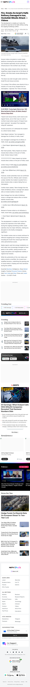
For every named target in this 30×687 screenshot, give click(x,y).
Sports (4, 604)
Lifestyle (17, 604)
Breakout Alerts (6, 582)
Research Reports (19, 597)
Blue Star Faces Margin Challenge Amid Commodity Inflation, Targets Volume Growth (12, 485)
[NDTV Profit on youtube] (19, 652)
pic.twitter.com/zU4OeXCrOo (9, 167)
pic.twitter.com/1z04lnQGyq (20, 212)
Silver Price (18, 608)
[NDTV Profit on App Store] (20, 675)
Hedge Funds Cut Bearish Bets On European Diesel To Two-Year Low (14, 515)
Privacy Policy (17, 681)
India (16, 599)
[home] (9, 1)
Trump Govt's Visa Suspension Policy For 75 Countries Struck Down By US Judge (9, 534)
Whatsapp (17, 621)
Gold (8, 273)
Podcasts (4, 621)
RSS (26, 681)
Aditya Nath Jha (24, 29)
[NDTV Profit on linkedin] (16, 652)
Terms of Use (10, 681)
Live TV (17, 582)
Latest (25, 273)
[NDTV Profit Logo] (15, 567)
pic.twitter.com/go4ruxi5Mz (17, 142)
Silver (14, 273)
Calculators (18, 611)
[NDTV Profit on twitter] (10, 652)
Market (25, 269)
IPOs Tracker (5, 587)
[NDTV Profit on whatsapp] (22, 652)
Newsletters (5, 619)
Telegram (17, 619)
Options (17, 584)
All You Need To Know (7, 453)
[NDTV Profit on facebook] (7, 652)
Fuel (5, 273)
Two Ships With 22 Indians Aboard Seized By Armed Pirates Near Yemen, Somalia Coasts (9, 525)
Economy (4, 597)
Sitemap (22, 681)
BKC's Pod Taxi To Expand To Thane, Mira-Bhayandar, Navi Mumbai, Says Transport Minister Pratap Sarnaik (9, 544)
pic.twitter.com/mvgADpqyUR (9, 201)
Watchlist (17, 580)
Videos (17, 606)
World (2, 30)
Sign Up (15, 635)
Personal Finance (17, 271)
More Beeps (15, 432)
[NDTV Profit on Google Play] (9, 675)
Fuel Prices (5, 611)
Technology (18, 601)
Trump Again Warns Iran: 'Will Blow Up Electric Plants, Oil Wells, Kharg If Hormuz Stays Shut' (14, 111)
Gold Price (5, 608)
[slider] (15, 103)
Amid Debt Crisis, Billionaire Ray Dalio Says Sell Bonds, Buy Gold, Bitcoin (9, 553)
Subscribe (4, 459)
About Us (4, 681)
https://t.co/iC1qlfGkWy (20, 164)
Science (4, 606)
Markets (4, 594)
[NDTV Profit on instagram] (13, 652)
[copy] (28, 33)
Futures (4, 584)
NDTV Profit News (9, 29)
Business (9, 269)
